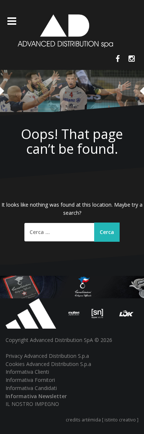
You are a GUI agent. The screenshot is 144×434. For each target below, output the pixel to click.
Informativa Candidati (31, 387)
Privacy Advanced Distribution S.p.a (47, 355)
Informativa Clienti (27, 371)
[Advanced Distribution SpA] (65, 30)
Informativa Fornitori (30, 379)
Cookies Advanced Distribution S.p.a (48, 363)
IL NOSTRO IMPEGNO (32, 403)
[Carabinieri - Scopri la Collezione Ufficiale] (72, 286)
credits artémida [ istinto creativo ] (102, 420)
